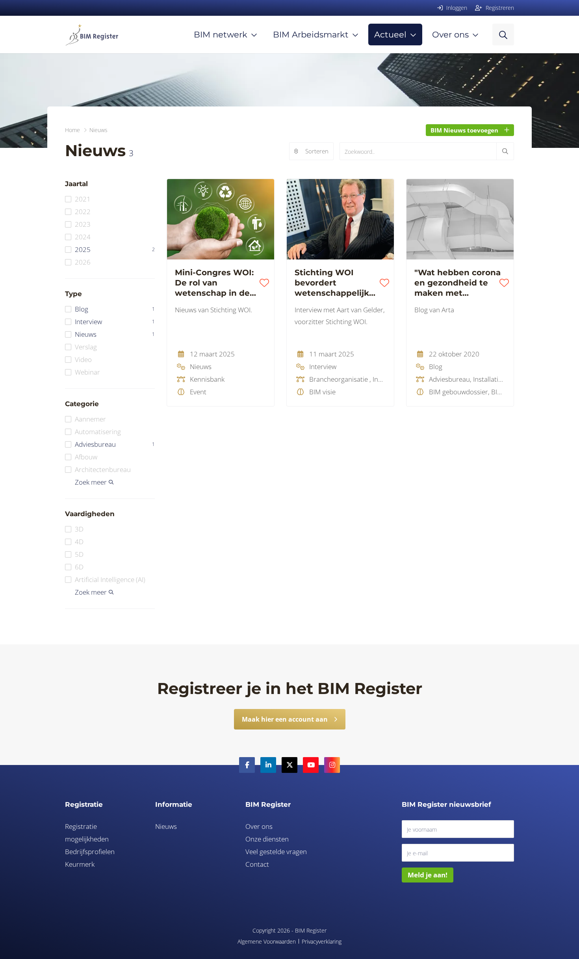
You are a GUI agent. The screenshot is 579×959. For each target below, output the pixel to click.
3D (79, 529)
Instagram (332, 765)
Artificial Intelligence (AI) (110, 579)
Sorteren (316, 151)
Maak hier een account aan (285, 719)
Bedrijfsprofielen (90, 851)
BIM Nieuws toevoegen (464, 130)
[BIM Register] (91, 34)
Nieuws (115, 334)
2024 (83, 236)
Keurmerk (80, 864)
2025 (115, 249)
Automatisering (98, 431)
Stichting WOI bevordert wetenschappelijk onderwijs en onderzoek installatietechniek (334, 283)
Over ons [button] (450, 34)
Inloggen (456, 7)
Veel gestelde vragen (276, 851)
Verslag (86, 346)
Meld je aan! (427, 874)
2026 (83, 262)
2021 (83, 198)
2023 (83, 224)
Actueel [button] (390, 34)
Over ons (259, 826)
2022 (83, 211)
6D (79, 566)
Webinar (87, 372)
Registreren (499, 7)
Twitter (289, 765)
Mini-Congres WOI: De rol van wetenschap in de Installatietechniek (214, 283)
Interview (115, 321)
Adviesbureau (115, 444)
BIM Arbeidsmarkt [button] (311, 34)
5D (79, 554)
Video (83, 359)
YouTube (311, 765)
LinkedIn (268, 765)
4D (79, 541)
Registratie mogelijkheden (87, 832)
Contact (257, 864)
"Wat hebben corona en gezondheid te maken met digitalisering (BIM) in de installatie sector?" (457, 283)
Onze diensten (267, 838)
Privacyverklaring (321, 941)
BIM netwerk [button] (220, 34)
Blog (115, 308)
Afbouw (86, 456)
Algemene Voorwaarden (267, 941)
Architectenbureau (103, 469)
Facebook (247, 765)
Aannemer (90, 419)
